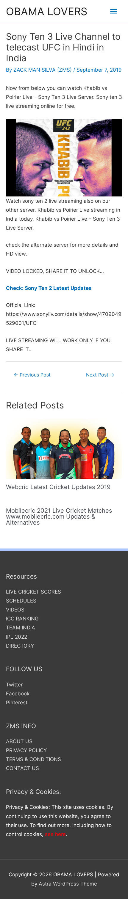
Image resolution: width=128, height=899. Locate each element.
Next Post (100, 375)
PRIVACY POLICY (26, 750)
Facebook (17, 694)
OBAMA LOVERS (46, 11)
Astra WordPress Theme (68, 884)
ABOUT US (19, 741)
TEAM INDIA (20, 628)
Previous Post (32, 375)
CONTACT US (22, 768)
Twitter (14, 685)
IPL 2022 (16, 637)
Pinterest (16, 703)
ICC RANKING (22, 619)
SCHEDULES (21, 601)
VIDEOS (15, 610)
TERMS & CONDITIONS (33, 759)
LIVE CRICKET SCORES (33, 592)
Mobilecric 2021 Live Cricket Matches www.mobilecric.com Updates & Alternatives (59, 516)
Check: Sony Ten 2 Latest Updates (49, 288)
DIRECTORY (20, 646)
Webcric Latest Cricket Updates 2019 (58, 487)
